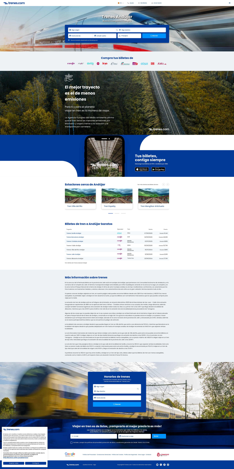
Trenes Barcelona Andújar (75, 237)
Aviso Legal (141, 454)
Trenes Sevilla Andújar (73, 233)
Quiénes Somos (87, 464)
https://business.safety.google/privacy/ (15, 457)
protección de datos (108, 442)
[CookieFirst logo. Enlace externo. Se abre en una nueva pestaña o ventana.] (11, 429)
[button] (110, 213)
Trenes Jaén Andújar (73, 254)
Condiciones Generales (104, 454)
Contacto (148, 454)
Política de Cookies (117, 454)
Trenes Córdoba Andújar (74, 241)
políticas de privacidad (94, 442)
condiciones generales (123, 442)
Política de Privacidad (89, 454)
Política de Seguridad (130, 454)
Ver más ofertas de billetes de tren (147, 184)
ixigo (94, 464)
